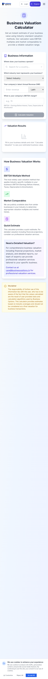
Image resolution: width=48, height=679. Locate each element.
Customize (9, 675)
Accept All (31, 675)
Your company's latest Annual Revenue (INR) (22, 84)
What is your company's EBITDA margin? (20, 96)
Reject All (20, 675)
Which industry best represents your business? (23, 73)
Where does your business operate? (18, 61)
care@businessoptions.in (18, 270)
